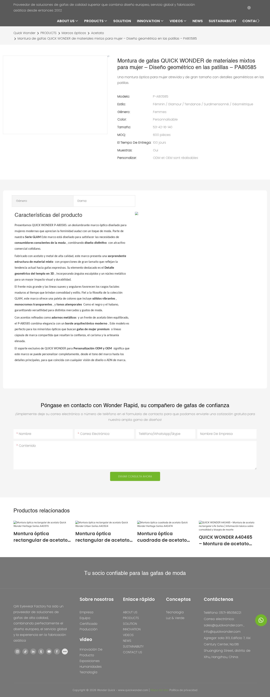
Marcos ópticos (74, 33)
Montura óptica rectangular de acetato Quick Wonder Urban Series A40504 (102, 537)
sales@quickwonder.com (223, 625)
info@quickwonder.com (222, 631)
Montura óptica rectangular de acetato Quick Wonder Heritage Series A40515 (40, 537)
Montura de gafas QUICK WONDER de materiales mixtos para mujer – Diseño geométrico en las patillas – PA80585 (107, 38)
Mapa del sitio (160, 690)
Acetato (97, 33)
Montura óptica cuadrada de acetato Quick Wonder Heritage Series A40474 (164, 537)
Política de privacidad (183, 690)
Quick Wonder (24, 33)
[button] (258, 21)
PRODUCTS (49, 33)
